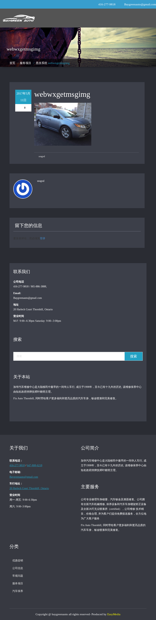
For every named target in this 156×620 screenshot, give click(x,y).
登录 (42, 238)
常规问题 (17, 575)
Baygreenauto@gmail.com (140, 4)
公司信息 (17, 568)
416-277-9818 (106, 4)
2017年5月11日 (23, 97)
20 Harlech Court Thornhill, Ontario (29, 488)
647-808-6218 (34, 465)
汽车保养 (17, 591)
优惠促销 (17, 560)
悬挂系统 (41, 63)
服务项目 (25, 63)
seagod (41, 156)
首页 (12, 63)
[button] (100, 18)
